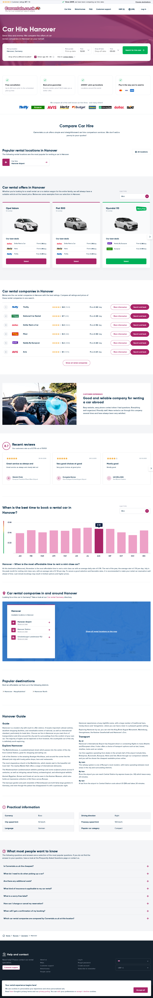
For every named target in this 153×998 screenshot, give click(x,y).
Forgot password (84, 963)
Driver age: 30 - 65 (45, 57)
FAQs (42, 963)
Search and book (139, 307)
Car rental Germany (55, 597)
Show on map (23, 624)
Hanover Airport (18, 162)
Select (26, 261)
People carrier (45, 972)
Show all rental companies (76, 363)
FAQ (90, 9)
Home (8, 936)
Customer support (103, 9)
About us (43, 960)
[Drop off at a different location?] (6, 57)
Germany (24, 936)
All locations (143, 152)
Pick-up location (12, 49)
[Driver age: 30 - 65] (35, 57)
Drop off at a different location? (20, 57)
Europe (16, 936)
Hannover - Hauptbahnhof (15, 691)
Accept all (140, 990)
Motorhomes (80, 9)
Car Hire (67, 9)
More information (120, 307)
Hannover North (41, 691)
